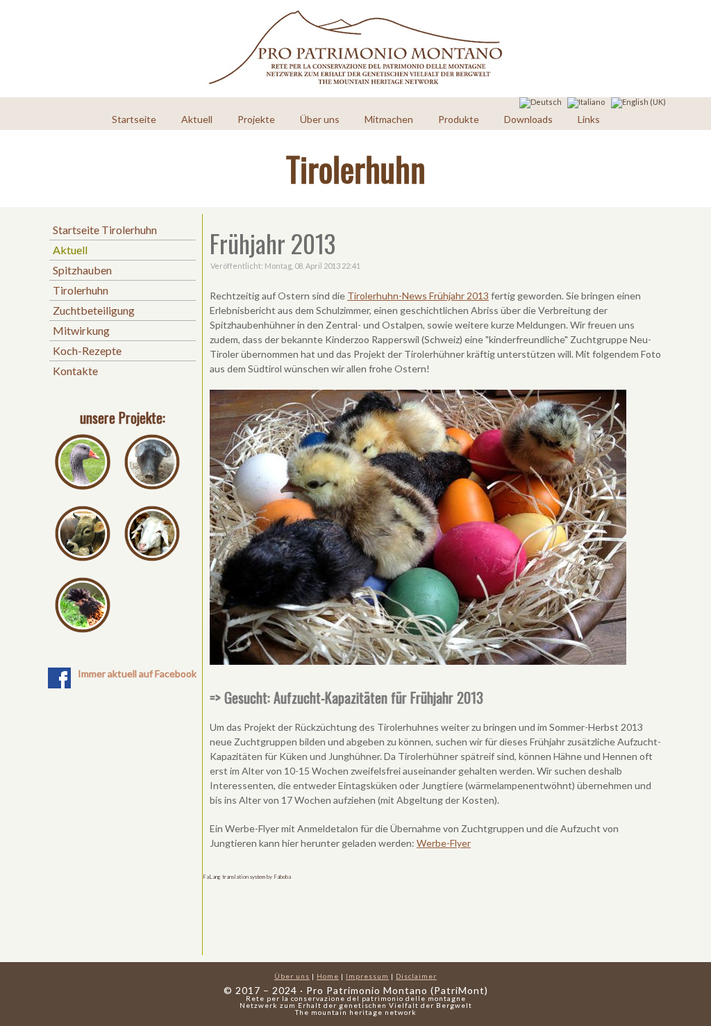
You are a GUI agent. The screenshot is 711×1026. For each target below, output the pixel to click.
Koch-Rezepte (87, 350)
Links (589, 119)
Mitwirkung (81, 330)
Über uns (320, 119)
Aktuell (196, 119)
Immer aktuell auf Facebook (137, 673)
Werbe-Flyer (444, 843)
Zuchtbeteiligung (94, 310)
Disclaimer (416, 976)
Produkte (458, 119)
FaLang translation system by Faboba (247, 876)
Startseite (134, 119)
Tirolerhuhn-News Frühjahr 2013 (418, 295)
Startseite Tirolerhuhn (105, 229)
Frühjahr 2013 (272, 242)
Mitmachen (389, 119)
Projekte (256, 119)
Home (328, 976)
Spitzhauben (82, 269)
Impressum (367, 976)
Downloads (528, 119)
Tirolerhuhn (80, 290)
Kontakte (75, 370)
